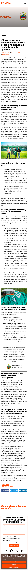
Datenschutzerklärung (14, 567)
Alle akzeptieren (14, 561)
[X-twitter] (17, 551)
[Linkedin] (22, 551)
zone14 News (5, 54)
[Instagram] (6, 551)
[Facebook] (11, 551)
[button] (25, 3)
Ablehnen (14, 564)
